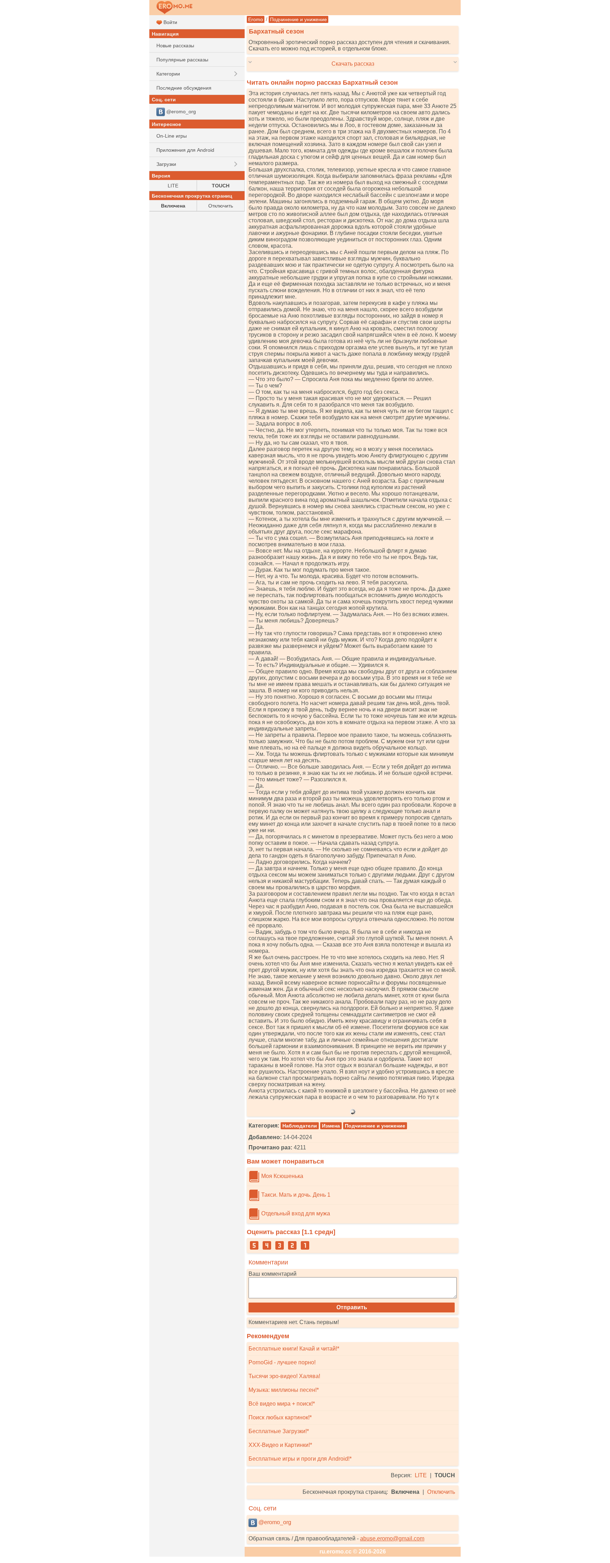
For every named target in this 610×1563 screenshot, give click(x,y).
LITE (421, 1475)
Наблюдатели (299, 1126)
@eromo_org (274, 1522)
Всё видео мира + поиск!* (282, 1404)
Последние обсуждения (183, 88)
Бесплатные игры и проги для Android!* (300, 1459)
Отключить (441, 1492)
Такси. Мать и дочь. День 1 (295, 1195)
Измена (331, 1126)
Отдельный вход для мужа (295, 1213)
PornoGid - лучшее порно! (282, 1362)
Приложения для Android (185, 150)
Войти (169, 22)
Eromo (255, 19)
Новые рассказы (175, 45)
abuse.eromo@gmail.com (392, 1538)
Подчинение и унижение (298, 19)
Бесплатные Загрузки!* (279, 1431)
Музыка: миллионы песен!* (284, 1390)
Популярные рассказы (182, 59)
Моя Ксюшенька (281, 1176)
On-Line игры (171, 136)
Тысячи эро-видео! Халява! (284, 1376)
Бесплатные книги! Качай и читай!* (294, 1349)
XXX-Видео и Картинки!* (280, 1445)
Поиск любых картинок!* (280, 1417)
